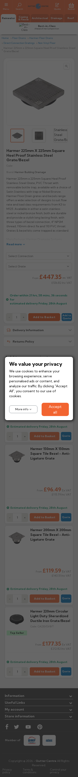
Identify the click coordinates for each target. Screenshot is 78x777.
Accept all (55, 409)
